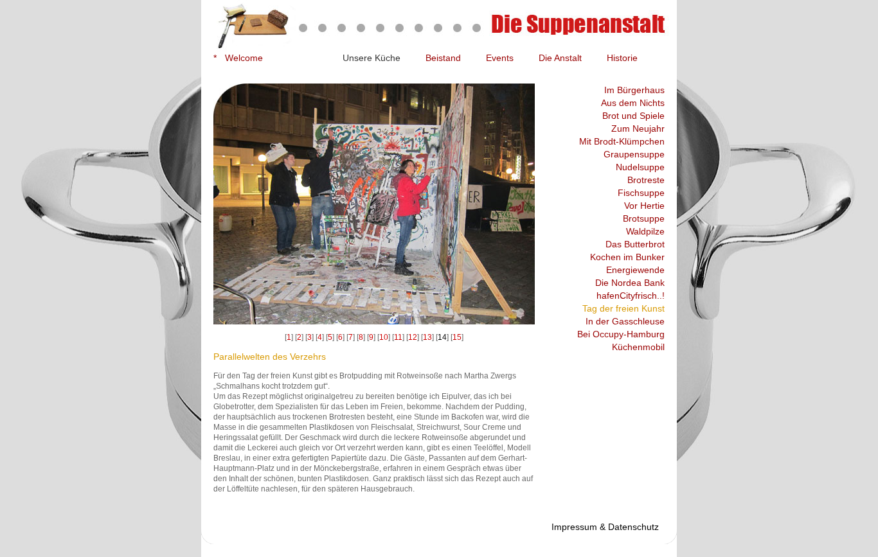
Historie (622, 58)
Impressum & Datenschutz (605, 527)
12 (412, 337)
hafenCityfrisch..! (630, 295)
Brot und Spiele (633, 116)
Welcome (244, 58)
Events (500, 58)
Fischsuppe (641, 193)
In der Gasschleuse (625, 321)
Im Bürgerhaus (634, 90)
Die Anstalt (560, 58)
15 (456, 337)
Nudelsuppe (640, 167)
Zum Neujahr (638, 128)
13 (427, 337)
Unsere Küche (371, 58)
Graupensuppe (634, 154)
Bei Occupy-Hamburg (621, 334)
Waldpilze (645, 231)
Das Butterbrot (635, 244)
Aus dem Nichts (633, 103)
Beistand (443, 58)
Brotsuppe (644, 218)
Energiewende (635, 270)
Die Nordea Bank (630, 283)
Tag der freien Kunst (623, 308)
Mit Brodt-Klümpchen (622, 141)
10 (383, 337)
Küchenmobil (638, 347)
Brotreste (646, 180)
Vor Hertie (644, 205)
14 (442, 337)
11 (398, 337)
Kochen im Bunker (627, 257)
